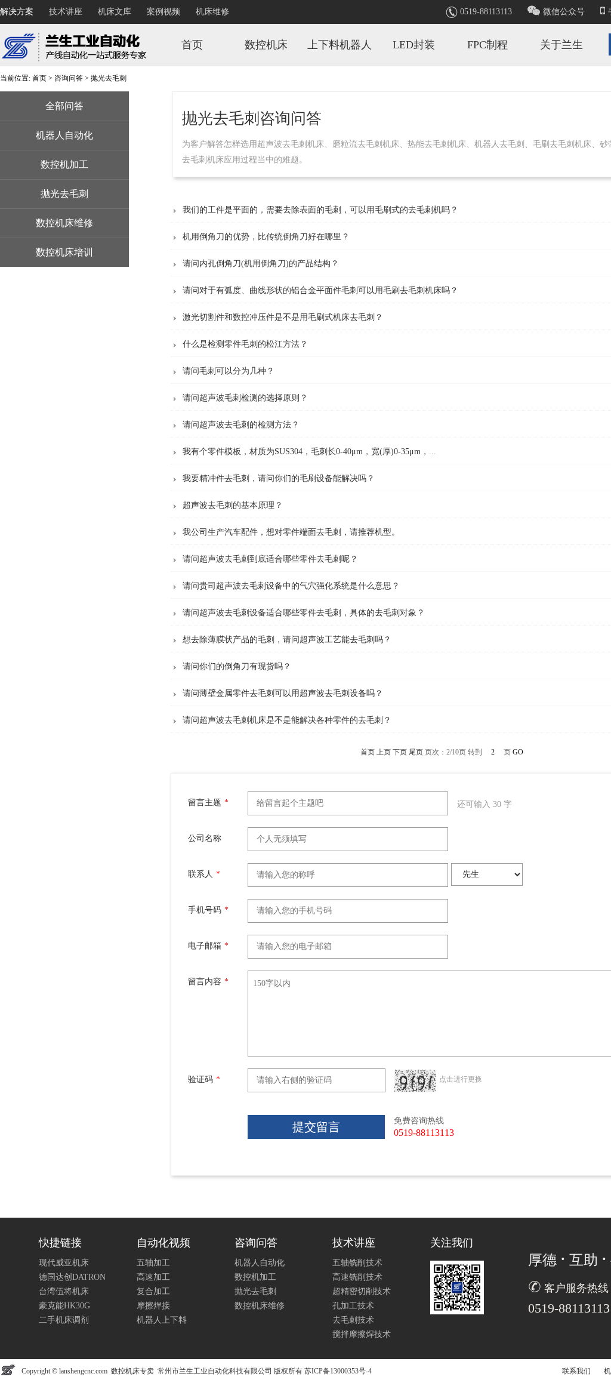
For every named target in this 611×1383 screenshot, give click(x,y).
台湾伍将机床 (64, 1291)
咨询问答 (68, 78)
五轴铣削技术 (357, 1262)
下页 (400, 752)
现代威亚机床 (64, 1262)
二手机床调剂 (64, 1320)
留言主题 (208, 802)
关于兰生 (561, 45)
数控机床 (266, 45)
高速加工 (153, 1277)
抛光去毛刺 (64, 194)
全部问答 (64, 106)
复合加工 (153, 1291)
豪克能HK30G (64, 1305)
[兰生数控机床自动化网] (77, 44)
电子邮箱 (208, 945)
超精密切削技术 (361, 1291)
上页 (384, 752)
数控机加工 (64, 164)
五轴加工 (153, 1262)
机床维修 (212, 11)
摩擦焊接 (153, 1305)
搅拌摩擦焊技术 (361, 1334)
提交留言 (316, 1126)
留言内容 (208, 981)
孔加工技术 (353, 1305)
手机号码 (208, 909)
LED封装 (414, 45)
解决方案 (16, 11)
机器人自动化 (64, 135)
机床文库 (114, 11)
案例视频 (163, 11)
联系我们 (576, 1371)
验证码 (204, 1079)
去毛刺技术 (353, 1320)
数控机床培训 (64, 252)
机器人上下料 (162, 1320)
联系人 (204, 874)
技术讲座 (65, 11)
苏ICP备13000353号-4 (338, 1371)
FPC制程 (487, 45)
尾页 (416, 752)
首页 (192, 45)
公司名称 (204, 838)
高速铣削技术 (357, 1277)
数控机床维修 (64, 223)
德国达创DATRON (72, 1277)
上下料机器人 (339, 45)
